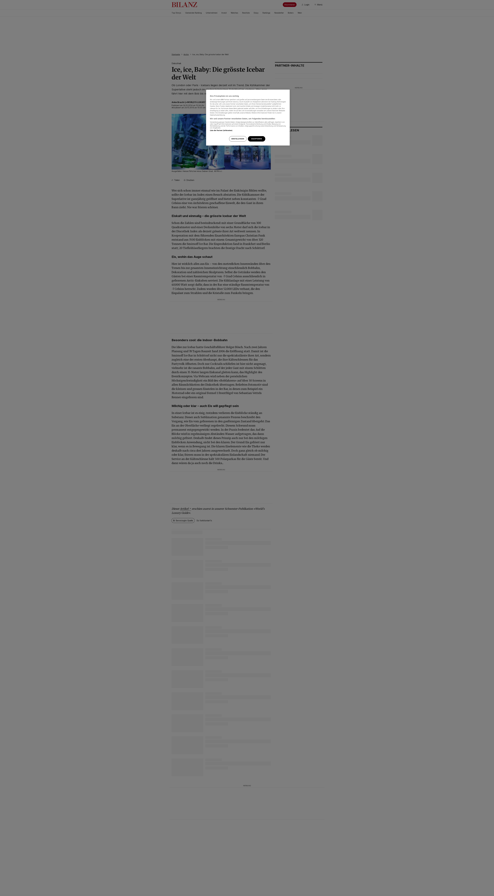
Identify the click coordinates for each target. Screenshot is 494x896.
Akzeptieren (256, 139)
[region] (248, 118)
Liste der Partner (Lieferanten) (221, 131)
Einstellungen (237, 139)
